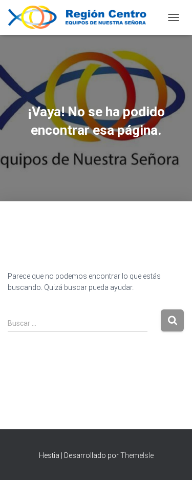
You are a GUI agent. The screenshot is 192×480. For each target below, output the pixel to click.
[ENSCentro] (85, 17)
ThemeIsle (137, 455)
